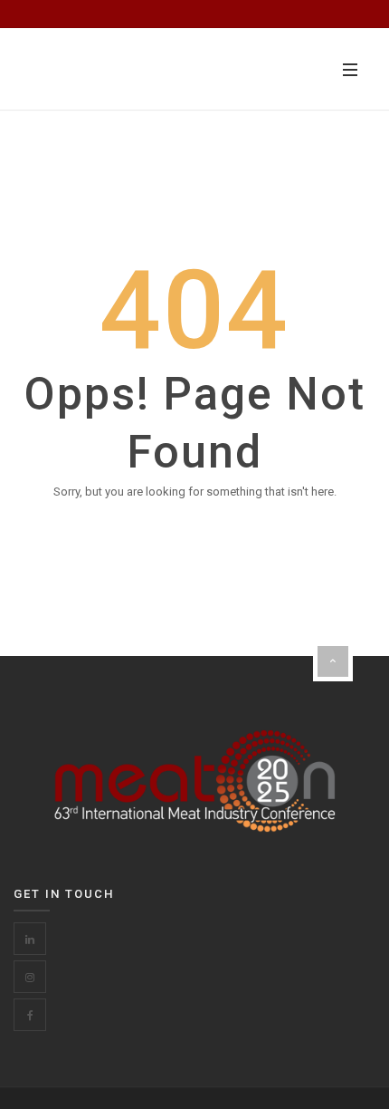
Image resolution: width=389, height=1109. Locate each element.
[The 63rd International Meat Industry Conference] (117, 69)
